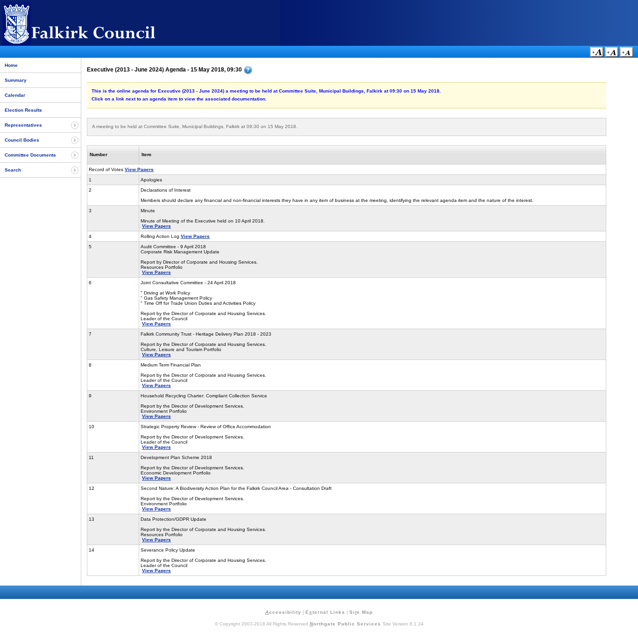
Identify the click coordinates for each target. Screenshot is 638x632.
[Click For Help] (248, 70)
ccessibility (283, 612)
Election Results (23, 110)
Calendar (15, 95)
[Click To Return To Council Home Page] (95, 43)
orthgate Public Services (345, 623)
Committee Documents (30, 155)
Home (11, 65)
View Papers (139, 169)
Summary (16, 80)
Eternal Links (325, 612)
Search (13, 169)
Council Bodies (22, 140)
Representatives (23, 125)
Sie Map (361, 612)
